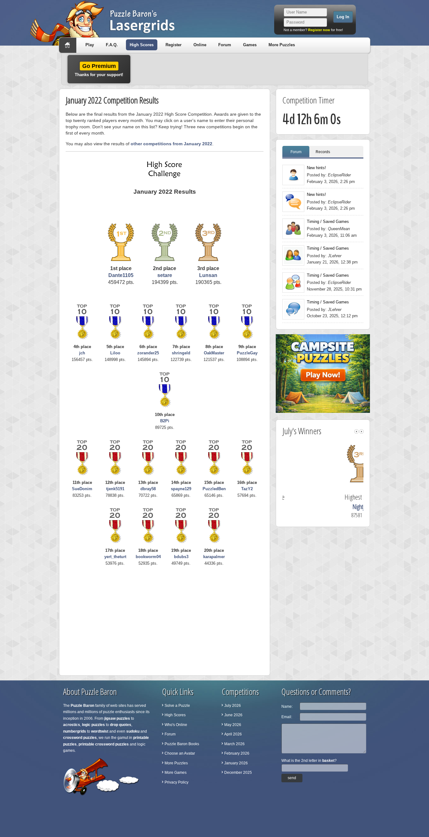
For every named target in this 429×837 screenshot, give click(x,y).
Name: (287, 706)
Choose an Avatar (180, 753)
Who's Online (176, 725)
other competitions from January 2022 (171, 143)
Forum (224, 44)
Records (323, 152)
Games (250, 44)
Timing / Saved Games (328, 221)
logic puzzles (93, 725)
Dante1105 (120, 275)
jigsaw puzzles (117, 718)
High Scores (142, 44)
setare (164, 275)
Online (199, 44)
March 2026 (234, 744)
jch (82, 353)
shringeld (181, 353)
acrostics (71, 725)
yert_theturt (115, 556)
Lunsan (208, 275)
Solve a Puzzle (177, 705)
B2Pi (164, 420)
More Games (176, 772)
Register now (319, 30)
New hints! (316, 167)
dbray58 (148, 488)
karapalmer (214, 556)
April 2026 (233, 734)
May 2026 (232, 725)
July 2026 (232, 705)
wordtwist (99, 731)
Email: (286, 717)
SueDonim (82, 488)
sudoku (132, 731)
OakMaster (214, 353)
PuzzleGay (247, 353)
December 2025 (238, 772)
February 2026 (236, 753)
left (356, 431)
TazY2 (247, 488)
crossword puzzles (80, 737)
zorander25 (148, 353)
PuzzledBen (214, 488)
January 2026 (236, 763)
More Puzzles (282, 44)
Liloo (115, 353)
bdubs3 (181, 556)
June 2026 (233, 715)
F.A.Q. (112, 44)
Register (174, 44)
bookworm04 (148, 556)
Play (89, 44)
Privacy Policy (176, 782)
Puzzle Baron (82, 705)
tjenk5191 (115, 488)
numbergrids (74, 731)
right (361, 431)
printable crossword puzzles (104, 744)
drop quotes (120, 725)
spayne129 (181, 488)
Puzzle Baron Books (182, 744)
